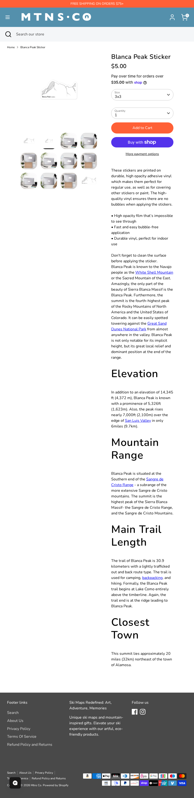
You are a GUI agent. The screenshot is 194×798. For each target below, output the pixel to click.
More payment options (142, 154)
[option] (59, 93)
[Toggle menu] (7, 17)
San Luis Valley (138, 420)
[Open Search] (8, 34)
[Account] (172, 15)
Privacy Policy (18, 728)
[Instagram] (143, 712)
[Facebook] (134, 712)
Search (13, 712)
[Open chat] (15, 783)
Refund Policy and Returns (29, 744)
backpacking (152, 577)
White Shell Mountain (154, 272)
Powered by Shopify (55, 785)
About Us (15, 720)
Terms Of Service (21, 736)
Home (11, 47)
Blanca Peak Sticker (32, 47)
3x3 (118, 96)
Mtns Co (36, 785)
